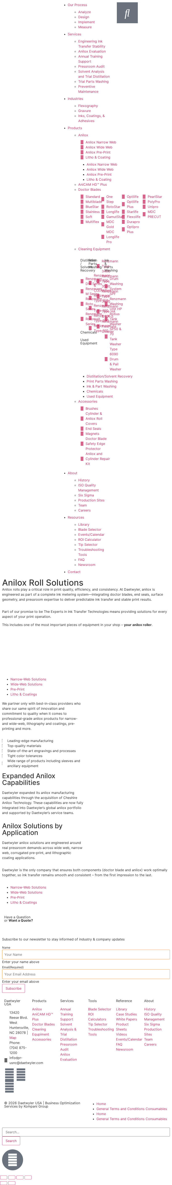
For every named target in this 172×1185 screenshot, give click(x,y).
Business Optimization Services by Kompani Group (42, 1104)
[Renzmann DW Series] (82, 281)
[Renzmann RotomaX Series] (82, 318)
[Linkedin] (21, 1074)
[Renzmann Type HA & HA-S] (98, 311)
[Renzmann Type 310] (90, 328)
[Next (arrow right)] (11, 1183)
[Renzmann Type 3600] (98, 296)
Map (12, 1038)
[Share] (19, 1177)
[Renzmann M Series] (82, 291)
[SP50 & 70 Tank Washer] (106, 336)
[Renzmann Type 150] (90, 298)
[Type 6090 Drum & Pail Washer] (106, 359)
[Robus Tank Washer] (106, 318)
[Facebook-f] (9, 1074)
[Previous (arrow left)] (3, 1183)
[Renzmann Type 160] (90, 308)
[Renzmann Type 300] (90, 318)
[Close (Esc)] (28, 1177)
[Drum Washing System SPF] (106, 286)
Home (101, 1104)
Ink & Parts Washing (111, 265)
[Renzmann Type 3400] (98, 266)
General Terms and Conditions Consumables (131, 1109)
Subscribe (13, 988)
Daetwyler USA (30, 1103)
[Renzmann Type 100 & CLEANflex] (90, 283)
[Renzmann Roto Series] (82, 303)
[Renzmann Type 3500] (98, 281)
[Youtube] (9, 1086)
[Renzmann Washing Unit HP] (106, 303)
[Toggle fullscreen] (11, 1177)
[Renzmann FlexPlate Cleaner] (98, 326)
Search (11, 1141)
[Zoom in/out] (3, 1177)
